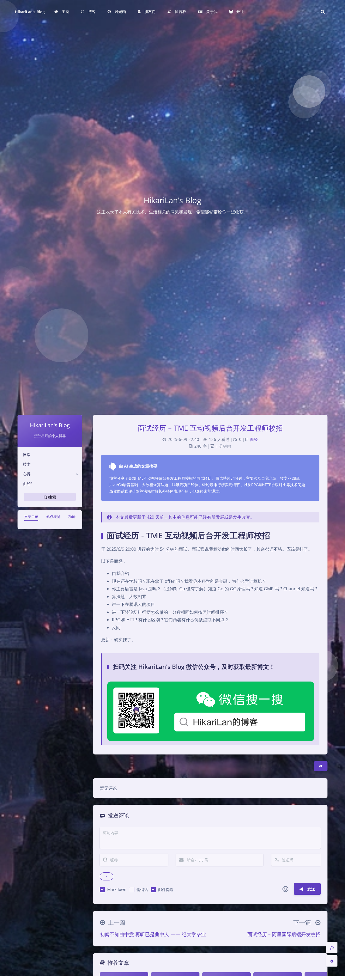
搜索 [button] (51, 497)
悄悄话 (142, 889)
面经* (28, 483)
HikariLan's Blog (30, 11)
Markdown (116, 889)
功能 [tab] (71, 516)
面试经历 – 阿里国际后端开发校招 (283, 934)
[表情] (285, 889)
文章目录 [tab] (31, 516)
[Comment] (331, 947)
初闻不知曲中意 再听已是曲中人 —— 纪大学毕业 (153, 934)
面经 (254, 439)
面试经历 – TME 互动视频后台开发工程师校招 (210, 428)
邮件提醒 (165, 889)
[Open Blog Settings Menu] (331, 961)
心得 (26, 473)
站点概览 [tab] (53, 516)
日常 (26, 454)
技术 (26, 464)
